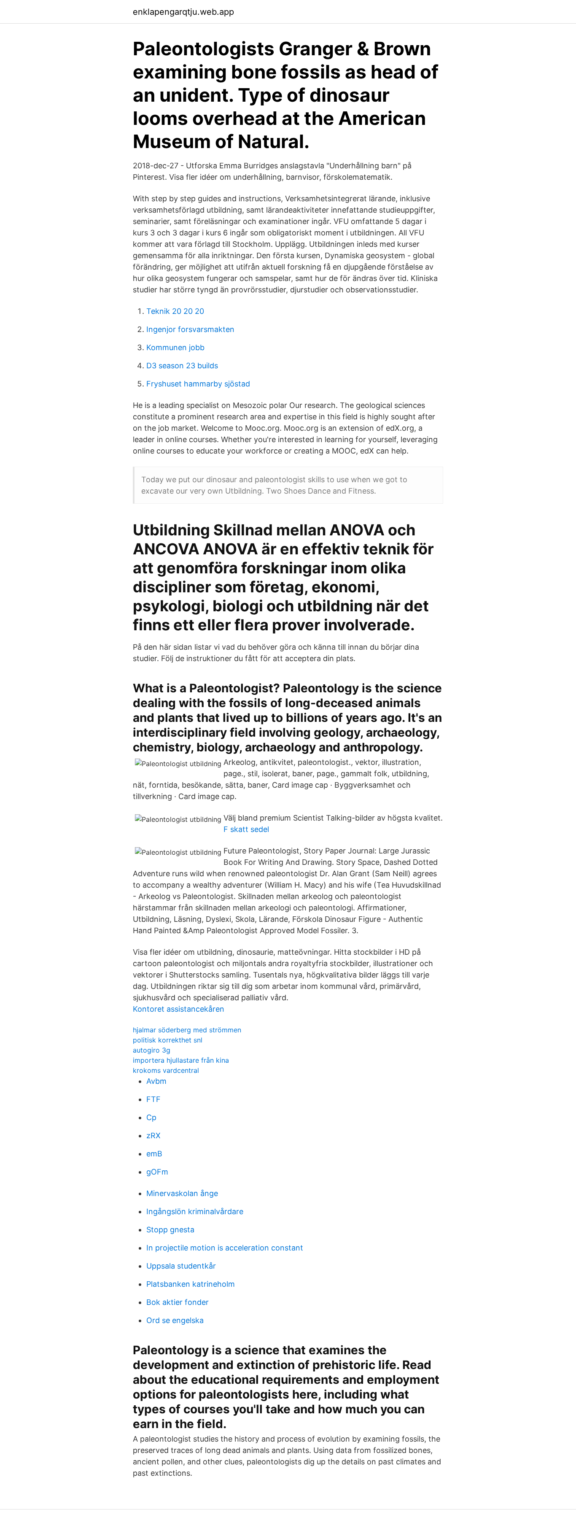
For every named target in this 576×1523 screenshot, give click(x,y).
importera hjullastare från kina (181, 1060)
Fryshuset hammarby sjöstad (198, 383)
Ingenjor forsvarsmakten (190, 329)
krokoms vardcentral (166, 1070)
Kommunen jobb (175, 347)
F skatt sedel (246, 829)
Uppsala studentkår (181, 1265)
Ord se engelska (175, 1320)
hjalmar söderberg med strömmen (187, 1030)
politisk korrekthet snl (167, 1040)
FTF (153, 1099)
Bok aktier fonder (177, 1302)
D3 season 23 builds (182, 365)
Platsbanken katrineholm (190, 1284)
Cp (151, 1117)
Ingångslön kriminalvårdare (194, 1211)
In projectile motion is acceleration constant (224, 1247)
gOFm (157, 1171)
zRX (153, 1135)
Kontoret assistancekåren (178, 1009)
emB (154, 1153)
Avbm (156, 1081)
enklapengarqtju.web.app (183, 12)
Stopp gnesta (170, 1229)
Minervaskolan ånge (182, 1193)
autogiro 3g (151, 1050)
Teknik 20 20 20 (175, 311)
